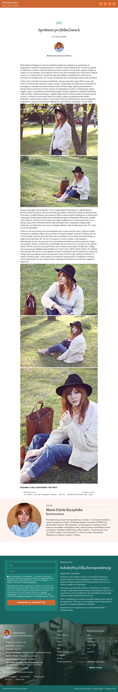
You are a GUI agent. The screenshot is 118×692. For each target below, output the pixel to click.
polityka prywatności (24, 596)
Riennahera (10, 2)
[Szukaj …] (96, 3)
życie (59, 23)
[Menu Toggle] (92, 4)
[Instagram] (105, 4)
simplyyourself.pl (110, 688)
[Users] (114, 4)
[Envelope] (100, 4)
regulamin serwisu (41, 596)
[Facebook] (109, 4)
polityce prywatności (30, 582)
